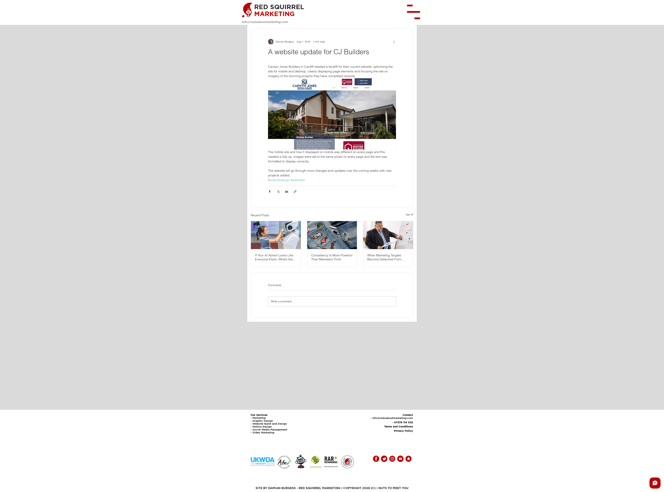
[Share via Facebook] (269, 191)
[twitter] (384, 459)
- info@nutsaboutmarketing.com (391, 418)
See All (409, 214)
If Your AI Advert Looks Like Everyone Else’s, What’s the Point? (274, 257)
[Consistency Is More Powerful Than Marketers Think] (332, 235)
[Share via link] (295, 191)
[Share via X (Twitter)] (278, 191)
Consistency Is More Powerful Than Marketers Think (331, 257)
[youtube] (400, 459)
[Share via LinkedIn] (286, 191)
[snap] (408, 459)
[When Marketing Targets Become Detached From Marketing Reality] (388, 235)
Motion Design (262, 426)
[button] (413, 12)
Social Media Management (270, 429)
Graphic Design (262, 420)
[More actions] (394, 42)
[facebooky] (376, 459)
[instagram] (392, 459)
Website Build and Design (269, 423)
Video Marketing (263, 432)
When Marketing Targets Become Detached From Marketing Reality (384, 257)
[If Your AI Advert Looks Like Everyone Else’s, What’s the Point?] (276, 235)
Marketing (259, 417)
